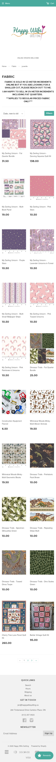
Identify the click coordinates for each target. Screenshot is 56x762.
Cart (52, 3)
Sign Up (48, 733)
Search (28, 685)
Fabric (14, 66)
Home (4, 66)
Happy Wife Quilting (21, 746)
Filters (49, 113)
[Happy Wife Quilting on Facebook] (24, 721)
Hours (28, 688)
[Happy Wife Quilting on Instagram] (32, 721)
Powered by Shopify (38, 746)
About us (28, 695)
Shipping (28, 692)
